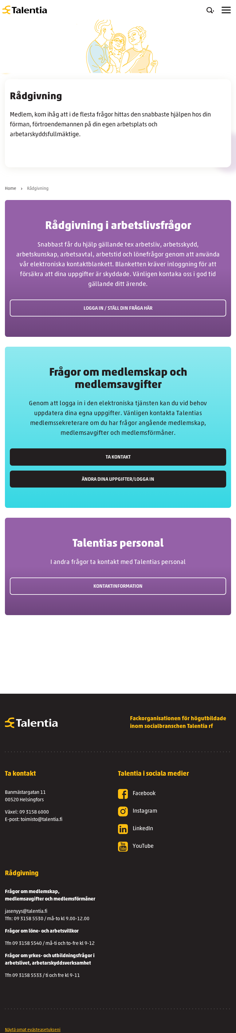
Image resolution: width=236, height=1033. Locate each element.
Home (10, 188)
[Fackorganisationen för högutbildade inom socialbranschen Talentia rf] (24, 9)
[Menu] (226, 10)
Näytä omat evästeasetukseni (33, 1030)
